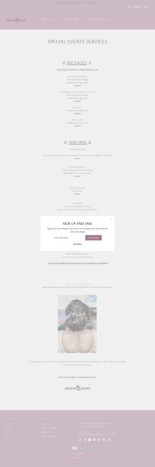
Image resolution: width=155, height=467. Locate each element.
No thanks (77, 244)
